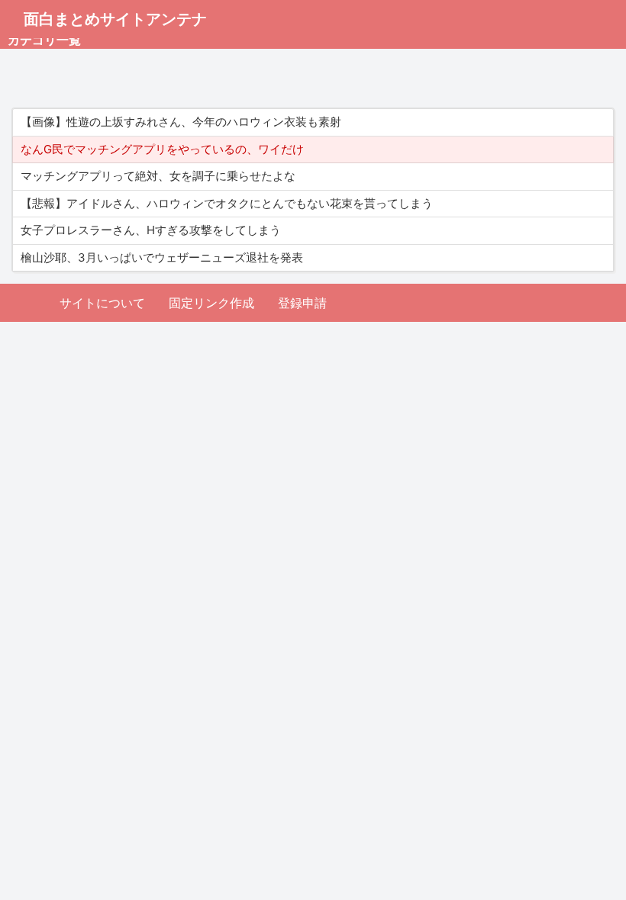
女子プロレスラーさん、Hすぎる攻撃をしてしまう (151, 230)
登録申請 (302, 302)
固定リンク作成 (211, 302)
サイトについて (102, 302)
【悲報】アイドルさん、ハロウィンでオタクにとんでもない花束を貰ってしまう (227, 203)
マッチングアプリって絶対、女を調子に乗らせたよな (158, 176)
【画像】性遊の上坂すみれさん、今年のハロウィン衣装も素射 (181, 121)
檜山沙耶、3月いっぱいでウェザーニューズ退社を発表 (162, 257)
